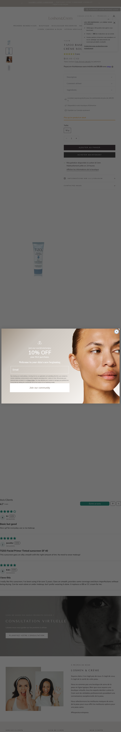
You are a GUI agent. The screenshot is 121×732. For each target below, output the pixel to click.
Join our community (39, 387)
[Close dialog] (117, 332)
